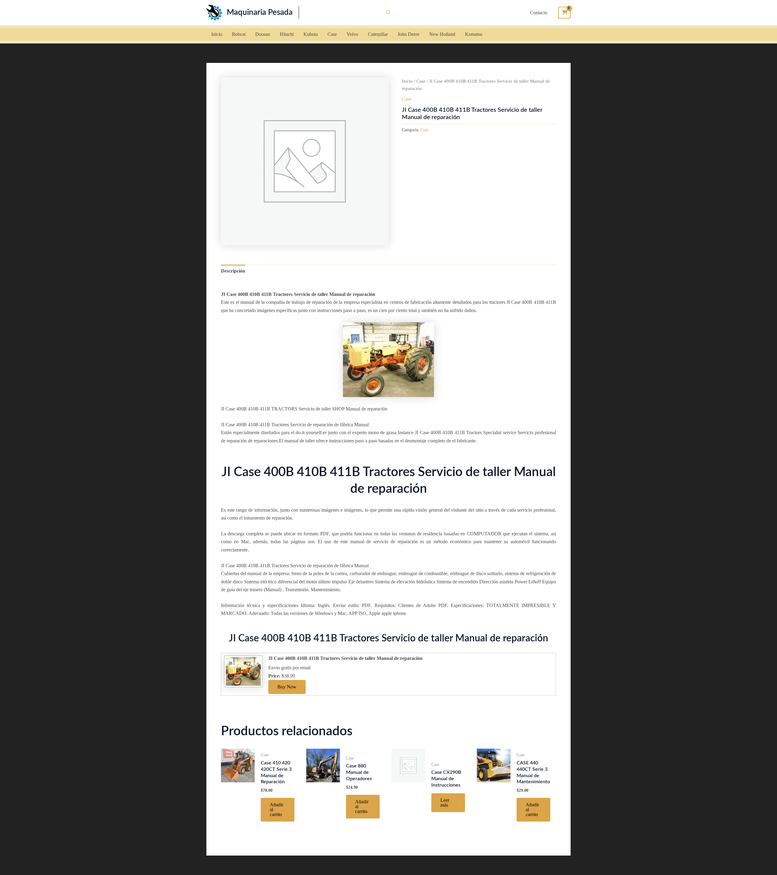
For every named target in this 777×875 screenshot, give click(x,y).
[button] (388, 13)
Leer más (444, 803)
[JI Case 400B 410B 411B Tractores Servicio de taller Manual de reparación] (242, 671)
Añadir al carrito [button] (276, 809)
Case (421, 81)
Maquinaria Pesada (260, 12)
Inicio (407, 81)
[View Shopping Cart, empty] (564, 13)
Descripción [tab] (233, 270)
